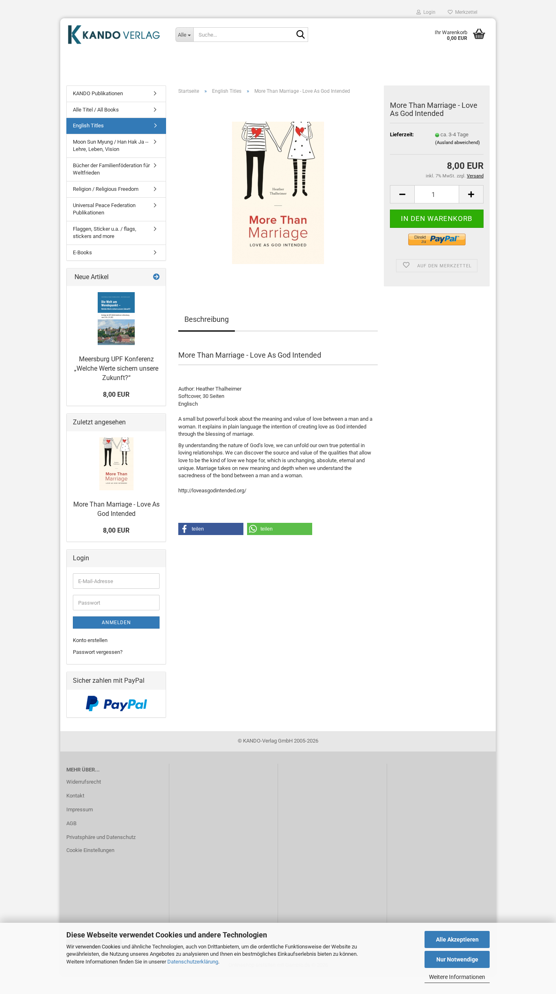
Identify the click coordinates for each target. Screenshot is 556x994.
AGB (71, 823)
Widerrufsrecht (83, 782)
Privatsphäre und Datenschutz (101, 837)
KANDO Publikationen (98, 93)
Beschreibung (206, 319)
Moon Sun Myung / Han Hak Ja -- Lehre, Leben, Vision (111, 146)
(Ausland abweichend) (457, 142)
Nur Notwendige (457, 959)
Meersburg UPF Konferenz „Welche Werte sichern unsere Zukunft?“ (116, 368)
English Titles (88, 125)
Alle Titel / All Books (96, 110)
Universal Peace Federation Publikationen (104, 209)
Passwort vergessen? (98, 652)
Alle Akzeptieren (457, 939)
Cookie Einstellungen (90, 850)
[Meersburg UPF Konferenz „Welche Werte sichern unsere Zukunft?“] (116, 318)
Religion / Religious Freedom (105, 189)
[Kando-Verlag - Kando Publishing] (114, 34)
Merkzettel (465, 12)
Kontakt (75, 796)
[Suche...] (300, 35)
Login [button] (428, 12)
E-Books (82, 252)
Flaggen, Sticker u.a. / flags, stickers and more (104, 233)
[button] (402, 194)
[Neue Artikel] (156, 277)
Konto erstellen (90, 640)
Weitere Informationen (457, 977)
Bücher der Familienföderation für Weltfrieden (111, 169)
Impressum (79, 809)
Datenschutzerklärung (192, 962)
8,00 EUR (116, 394)
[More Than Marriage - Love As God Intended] (278, 192)
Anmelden (116, 622)
